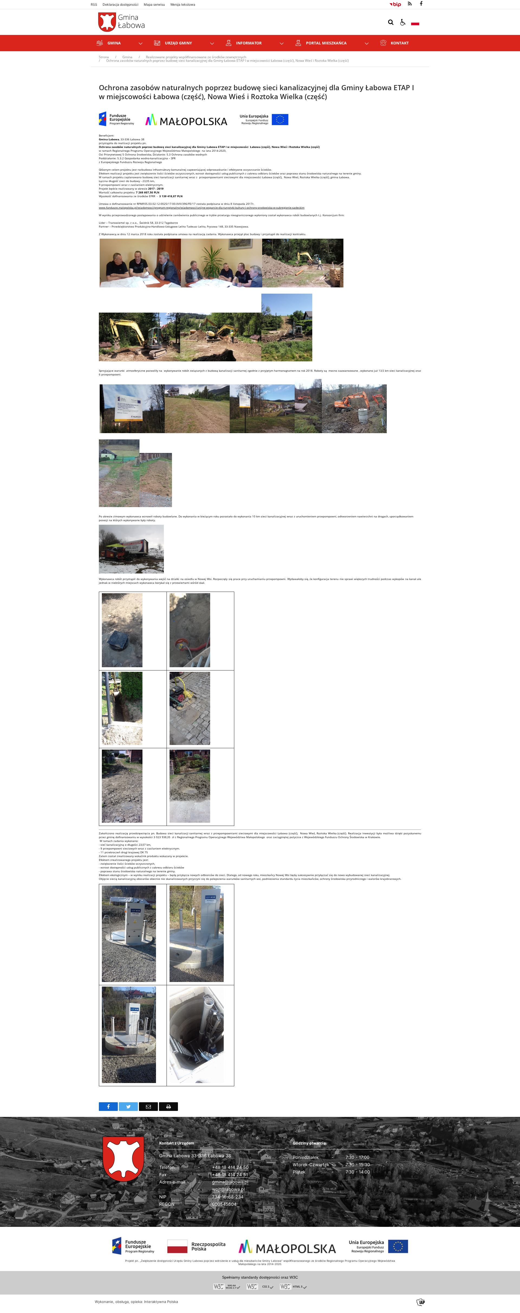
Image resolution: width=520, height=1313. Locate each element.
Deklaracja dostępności (120, 4)
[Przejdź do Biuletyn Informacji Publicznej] (395, 4)
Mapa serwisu (154, 4)
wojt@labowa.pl (228, 1189)
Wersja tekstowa (182, 4)
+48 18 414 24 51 (230, 1174)
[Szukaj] (391, 22)
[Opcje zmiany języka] (415, 22)
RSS (94, 4)
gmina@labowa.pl (230, 1182)
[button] (403, 22)
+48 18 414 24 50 (230, 1167)
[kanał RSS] (410, 4)
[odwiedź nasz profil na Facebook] (421, 4)
